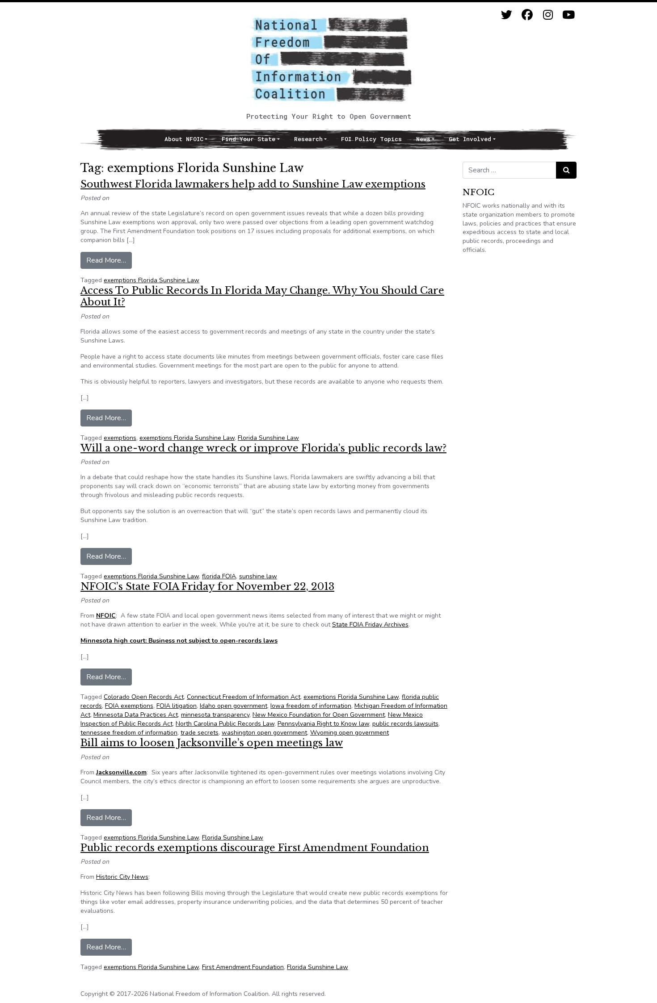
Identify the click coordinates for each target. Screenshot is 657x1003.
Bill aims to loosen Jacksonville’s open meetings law (211, 743)
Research (308, 139)
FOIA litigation (176, 706)
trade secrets (200, 732)
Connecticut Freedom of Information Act (243, 697)
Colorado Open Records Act (144, 697)
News (423, 139)
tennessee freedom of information (128, 732)
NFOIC (106, 615)
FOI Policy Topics (371, 139)
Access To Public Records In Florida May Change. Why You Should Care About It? (262, 296)
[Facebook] (527, 15)
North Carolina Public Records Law (225, 723)
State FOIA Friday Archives (370, 624)
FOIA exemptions (129, 706)
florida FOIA (219, 576)
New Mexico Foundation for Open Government (319, 714)
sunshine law (258, 576)
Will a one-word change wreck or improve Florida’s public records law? (263, 448)
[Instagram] (547, 15)
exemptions (120, 438)
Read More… (109, 260)
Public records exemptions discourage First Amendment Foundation (254, 848)
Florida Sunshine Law (268, 438)
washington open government (264, 732)
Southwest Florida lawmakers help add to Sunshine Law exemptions (252, 184)
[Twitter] (506, 15)
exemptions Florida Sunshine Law (151, 280)
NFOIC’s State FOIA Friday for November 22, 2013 (207, 587)
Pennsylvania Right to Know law (323, 723)
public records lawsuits (405, 723)
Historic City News (122, 877)
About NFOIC (183, 139)
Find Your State (248, 139)
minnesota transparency (215, 714)
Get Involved (470, 139)
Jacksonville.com (121, 772)
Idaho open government (233, 706)
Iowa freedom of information (310, 706)
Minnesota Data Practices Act (135, 714)
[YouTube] (568, 15)
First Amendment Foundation (243, 967)
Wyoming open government (349, 732)
